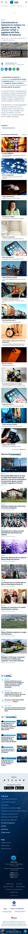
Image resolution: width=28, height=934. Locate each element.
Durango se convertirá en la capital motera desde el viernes (13, 608)
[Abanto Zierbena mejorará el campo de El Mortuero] (14, 621)
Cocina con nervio (6, 848)
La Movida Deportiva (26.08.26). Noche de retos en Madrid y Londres (7, 763)
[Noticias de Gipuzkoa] (17, 908)
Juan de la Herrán (6, 842)
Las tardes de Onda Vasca (8, 802)
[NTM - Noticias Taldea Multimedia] (14, 903)
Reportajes (4, 829)
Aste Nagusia (5, 5)
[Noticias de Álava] (7, 911)
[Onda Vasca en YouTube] (12, 780)
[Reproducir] (3, 469)
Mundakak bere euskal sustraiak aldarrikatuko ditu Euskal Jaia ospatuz (12, 533)
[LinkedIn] (6, 69)
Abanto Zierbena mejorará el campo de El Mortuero (13, 633)
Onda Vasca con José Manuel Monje (11, 808)
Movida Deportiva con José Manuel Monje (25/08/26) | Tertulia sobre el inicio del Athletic (8, 739)
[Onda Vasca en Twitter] (4, 780)
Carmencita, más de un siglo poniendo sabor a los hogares (7, 750)
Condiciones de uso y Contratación (14, 889)
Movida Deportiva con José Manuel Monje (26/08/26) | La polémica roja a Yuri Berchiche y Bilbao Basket (8, 727)
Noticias (3, 826)
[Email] (17, 69)
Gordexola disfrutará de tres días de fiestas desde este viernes (13, 558)
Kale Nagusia (4, 805)
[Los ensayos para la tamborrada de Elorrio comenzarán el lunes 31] (14, 571)
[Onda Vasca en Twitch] (20, 780)
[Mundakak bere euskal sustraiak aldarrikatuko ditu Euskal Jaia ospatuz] (14, 520)
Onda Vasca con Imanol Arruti (9, 814)
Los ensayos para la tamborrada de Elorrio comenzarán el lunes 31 (13, 583)
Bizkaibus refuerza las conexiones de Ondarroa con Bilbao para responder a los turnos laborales (13, 659)
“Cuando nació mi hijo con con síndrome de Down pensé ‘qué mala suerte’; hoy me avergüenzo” (14, 694)
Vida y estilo (8, 691)
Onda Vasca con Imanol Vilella (9, 817)
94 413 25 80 (15, 865)
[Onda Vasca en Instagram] (16, 780)
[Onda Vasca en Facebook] (8, 780)
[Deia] (5, 908)
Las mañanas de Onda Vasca (9, 799)
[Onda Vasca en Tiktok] (23, 780)
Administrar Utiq (14, 892)
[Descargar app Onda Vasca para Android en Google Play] (9, 788)
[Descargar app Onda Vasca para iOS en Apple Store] (19, 788)
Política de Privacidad (8, 886)
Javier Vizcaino (5, 845)
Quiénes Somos (10, 884)
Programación (5, 832)
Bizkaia (3, 473)
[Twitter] (2, 69)
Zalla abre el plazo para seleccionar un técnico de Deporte (13, 507)
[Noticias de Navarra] (20, 911)
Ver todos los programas (8, 823)
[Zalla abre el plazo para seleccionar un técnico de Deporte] (14, 495)
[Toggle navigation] (2, 2)
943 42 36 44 (15, 870)
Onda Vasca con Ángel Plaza (9, 820)
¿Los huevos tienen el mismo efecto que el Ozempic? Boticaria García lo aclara (15, 709)
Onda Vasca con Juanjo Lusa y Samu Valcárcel (14, 811)
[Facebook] (10, 69)
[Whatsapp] (13, 69)
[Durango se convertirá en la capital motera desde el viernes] (14, 596)
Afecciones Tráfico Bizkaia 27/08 (14, 700)
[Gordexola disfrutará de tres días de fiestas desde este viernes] (14, 546)
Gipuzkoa (6, 679)
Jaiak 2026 (19, 5)
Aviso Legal (19, 884)
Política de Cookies (20, 886)
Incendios (13, 5)
